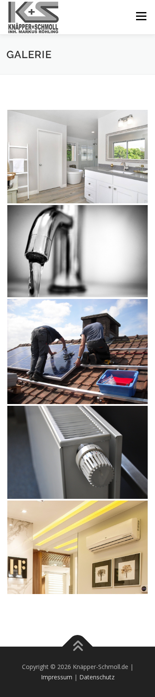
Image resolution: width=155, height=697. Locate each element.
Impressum (56, 677)
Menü (140, 16)
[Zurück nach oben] (77, 646)
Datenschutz (97, 677)
